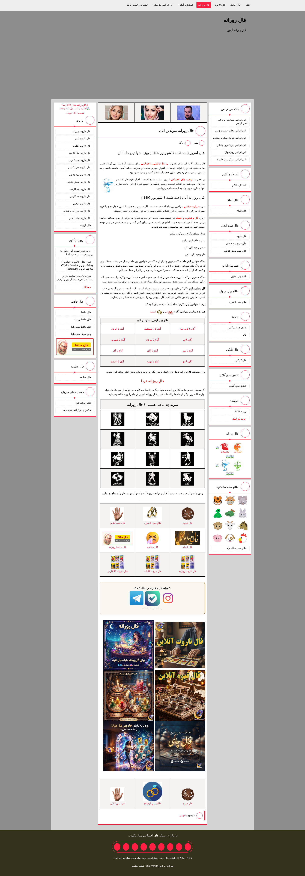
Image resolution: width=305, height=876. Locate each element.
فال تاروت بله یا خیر (80, 218)
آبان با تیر (187, 339)
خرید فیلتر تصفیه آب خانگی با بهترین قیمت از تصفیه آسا (76, 253)
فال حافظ (235, 5)
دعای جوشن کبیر (237, 327)
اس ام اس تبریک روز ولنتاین (231, 145)
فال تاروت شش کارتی (79, 182)
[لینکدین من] (117, 847)
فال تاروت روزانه (81, 131)
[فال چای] (180, 746)
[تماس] (152, 847)
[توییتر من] (143, 847)
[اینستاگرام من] (161, 847)
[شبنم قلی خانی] (116, 112)
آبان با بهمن (153, 361)
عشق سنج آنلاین (237, 386)
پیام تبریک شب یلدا (81, 334)
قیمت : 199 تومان (75, 109)
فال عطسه (85, 377)
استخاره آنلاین (185, 5)
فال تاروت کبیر (83, 138)
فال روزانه (203, 5)
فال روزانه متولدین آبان (176, 131)
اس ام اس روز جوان (235, 152)
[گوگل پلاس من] (135, 847)
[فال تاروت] (180, 644)
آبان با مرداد (152, 339)
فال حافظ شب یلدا (81, 327)
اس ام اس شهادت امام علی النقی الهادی (232, 122)
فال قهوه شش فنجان (235, 250)
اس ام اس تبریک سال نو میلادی (229, 138)
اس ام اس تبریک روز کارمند (231, 159)
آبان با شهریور (117, 339)
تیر (166, 311)
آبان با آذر (117, 350)
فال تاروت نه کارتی (80, 189)
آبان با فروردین (187, 328)
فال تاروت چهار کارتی (79, 167)
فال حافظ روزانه (82, 319)
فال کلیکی (240, 360)
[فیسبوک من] (170, 847)
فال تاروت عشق (82, 203)
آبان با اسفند (117, 361)
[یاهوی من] (188, 847)
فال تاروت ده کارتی (80, 196)
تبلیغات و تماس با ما (137, 5)
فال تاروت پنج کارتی (80, 174)
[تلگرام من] (179, 847)
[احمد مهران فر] (188, 112)
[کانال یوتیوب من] (126, 847)
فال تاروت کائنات (82, 146)
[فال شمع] (128, 695)
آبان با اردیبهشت (152, 328)
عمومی (183, 815)
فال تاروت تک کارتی (80, 153)
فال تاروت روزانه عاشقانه (77, 211)
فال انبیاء (241, 210)
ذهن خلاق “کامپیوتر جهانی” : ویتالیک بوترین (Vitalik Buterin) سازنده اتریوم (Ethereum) (77, 265)
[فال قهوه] (180, 695)
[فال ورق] (128, 746)
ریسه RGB (240, 411)
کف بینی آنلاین (238, 276)
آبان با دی (187, 361)
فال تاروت (219, 5)
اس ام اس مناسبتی (163, 5)
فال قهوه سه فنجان (236, 243)
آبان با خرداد (117, 328)
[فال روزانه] (128, 644)
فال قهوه (241, 236)
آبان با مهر (187, 350)
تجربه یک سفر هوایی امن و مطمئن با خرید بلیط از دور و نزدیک (75, 278)
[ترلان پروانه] (152, 112)
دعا (244, 334)
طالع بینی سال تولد (236, 548)
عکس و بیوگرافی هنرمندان (77, 410)
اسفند (153, 311)
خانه (248, 5)
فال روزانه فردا (83, 403)
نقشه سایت (138, 866)
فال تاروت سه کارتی (80, 160)
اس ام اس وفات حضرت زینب (230, 130)
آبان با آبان (152, 350)
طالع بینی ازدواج (237, 302)
